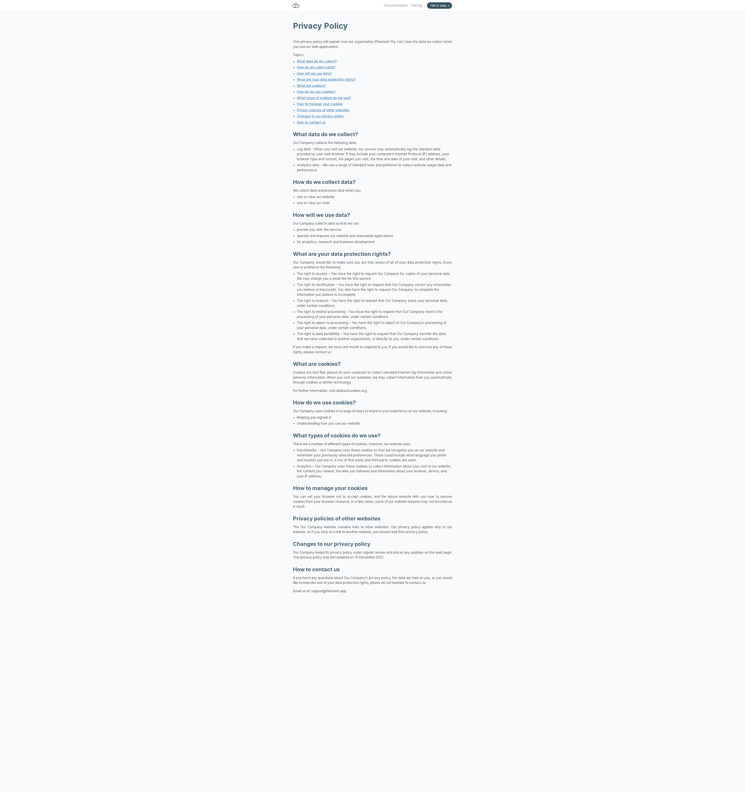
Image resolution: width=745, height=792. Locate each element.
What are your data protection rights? (326, 79)
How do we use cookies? (316, 92)
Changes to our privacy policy (320, 116)
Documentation (396, 5)
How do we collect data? (316, 67)
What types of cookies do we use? (324, 98)
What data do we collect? (317, 61)
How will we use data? (314, 73)
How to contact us (311, 122)
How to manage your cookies (320, 104)
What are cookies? (311, 86)
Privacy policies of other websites (323, 110)
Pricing (416, 5)
